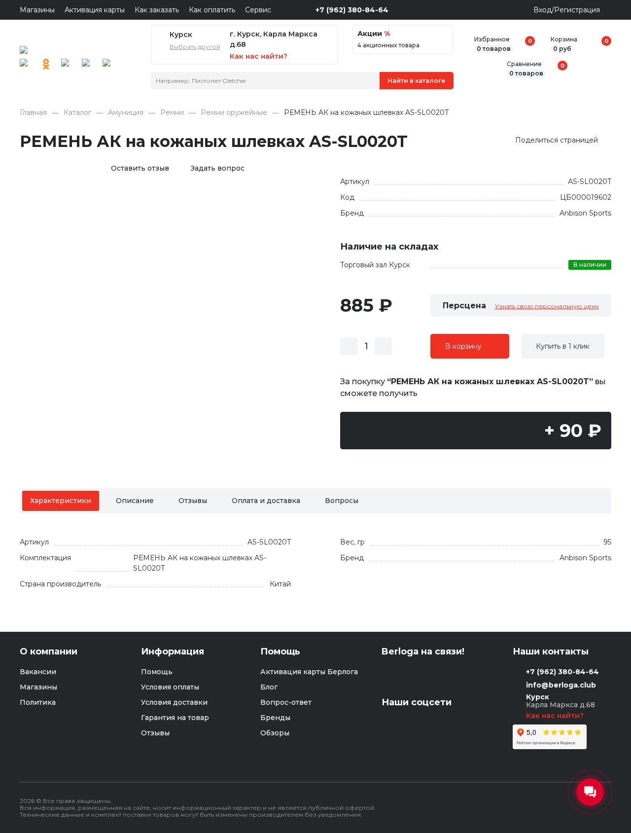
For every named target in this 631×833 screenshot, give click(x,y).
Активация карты (95, 9)
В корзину (463, 346)
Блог (269, 687)
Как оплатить (212, 9)
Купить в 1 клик (563, 346)
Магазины (37, 9)
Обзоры (274, 732)
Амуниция (125, 113)
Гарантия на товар (175, 717)
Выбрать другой (195, 47)
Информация (172, 652)
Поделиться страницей (556, 140)
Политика (38, 702)
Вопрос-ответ (286, 702)
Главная (33, 113)
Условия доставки (174, 702)
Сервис (258, 9)
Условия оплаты (170, 687)
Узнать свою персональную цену (547, 306)
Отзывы (192, 500)
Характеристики (60, 500)
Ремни (172, 113)
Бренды (275, 717)
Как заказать (157, 9)
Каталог (77, 113)
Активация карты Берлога (309, 671)
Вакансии (38, 671)
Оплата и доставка (266, 500)
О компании (48, 652)
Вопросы (341, 500)
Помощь (157, 671)
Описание (135, 500)
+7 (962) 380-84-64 (352, 9)
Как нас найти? (556, 715)
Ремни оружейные (234, 113)
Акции (373, 33)
